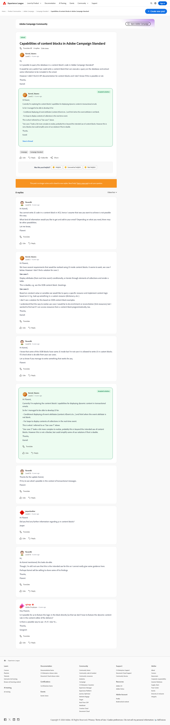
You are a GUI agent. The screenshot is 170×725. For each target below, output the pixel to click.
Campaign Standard (42, 11)
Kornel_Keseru (30, 53)
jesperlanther (30, 511)
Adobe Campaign (29, 11)
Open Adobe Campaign (140, 24)
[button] (156, 11)
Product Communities (14, 11)
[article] (65, 223)
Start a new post (82, 183)
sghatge (28, 604)
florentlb (28, 202)
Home (4, 11)
